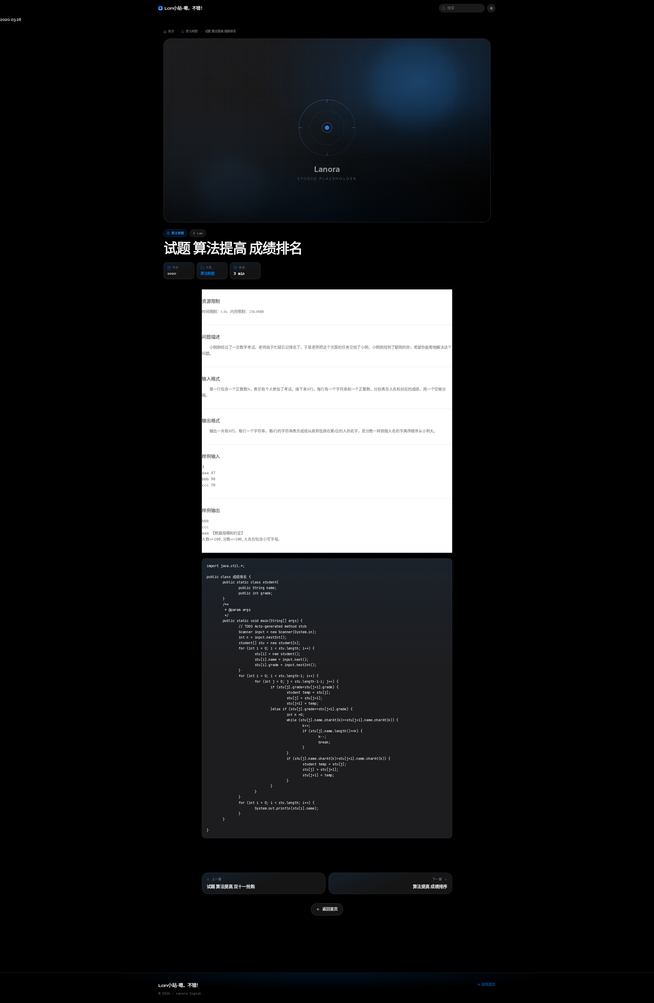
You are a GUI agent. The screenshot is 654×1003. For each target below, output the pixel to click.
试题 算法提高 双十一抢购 (231, 886)
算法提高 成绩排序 (430, 886)
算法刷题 (208, 273)
